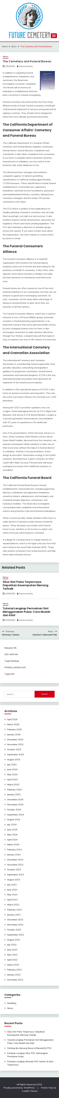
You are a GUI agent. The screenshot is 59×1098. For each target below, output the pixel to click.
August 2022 (13, 939)
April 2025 (12, 779)
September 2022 (15, 934)
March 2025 (13, 784)
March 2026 (13, 724)
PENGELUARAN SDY (15, 667)
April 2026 (12, 719)
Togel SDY (9, 674)
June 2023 (12, 889)
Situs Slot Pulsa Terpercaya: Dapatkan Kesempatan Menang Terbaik (25, 585)
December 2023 (15, 859)
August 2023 (13, 879)
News (5, 56)
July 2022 (12, 944)
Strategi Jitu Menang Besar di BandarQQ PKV (29, 1048)
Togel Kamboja (11, 661)
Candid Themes (29, 1091)
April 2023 (12, 899)
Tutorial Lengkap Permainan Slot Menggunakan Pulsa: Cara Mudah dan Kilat (26, 611)
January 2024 (14, 854)
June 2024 (12, 829)
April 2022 (12, 959)
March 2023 (13, 904)
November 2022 (15, 924)
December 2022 (15, 919)
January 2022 (14, 974)
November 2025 (15, 744)
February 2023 (14, 909)
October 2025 (14, 749)
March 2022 (13, 964)
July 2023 (12, 884)
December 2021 (15, 979)
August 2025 (13, 759)
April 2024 (12, 839)
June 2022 (12, 949)
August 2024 (13, 819)
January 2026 (14, 734)
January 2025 (14, 794)
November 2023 (15, 864)
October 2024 (14, 809)
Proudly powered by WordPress (19, 1087)
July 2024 (12, 824)
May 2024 (12, 834)
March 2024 (13, 844)
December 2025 (15, 739)
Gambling (11, 1003)
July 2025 (12, 764)
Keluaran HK (10, 647)
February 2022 (14, 969)
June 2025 (12, 769)
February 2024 (14, 849)
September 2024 (15, 814)
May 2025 (12, 774)
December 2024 (15, 799)
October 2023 (14, 869)
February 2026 (14, 729)
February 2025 (14, 789)
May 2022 (12, 954)
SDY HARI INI (11, 654)
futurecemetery (26, 66)
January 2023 (14, 914)
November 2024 (15, 804)
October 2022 (14, 929)
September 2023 (15, 874)
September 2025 (15, 754)
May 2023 (12, 894)
